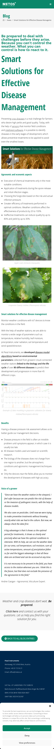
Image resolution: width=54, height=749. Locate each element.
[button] (50, 706)
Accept (27, 728)
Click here (12, 611)
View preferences (27, 742)
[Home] (3, 20)
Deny (27, 735)
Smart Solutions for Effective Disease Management (33, 20)
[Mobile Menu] (50, 4)
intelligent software (14, 130)
